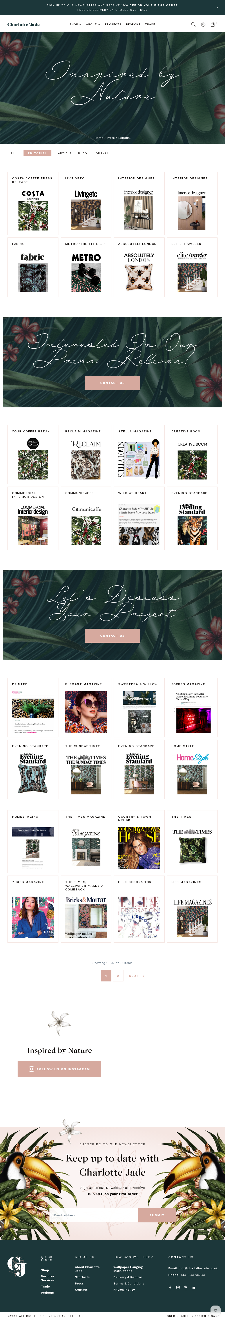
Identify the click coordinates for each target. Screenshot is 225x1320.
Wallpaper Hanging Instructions (128, 1269)
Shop (74, 24)
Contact (81, 1289)
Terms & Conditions (128, 1283)
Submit (157, 1215)
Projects (113, 24)
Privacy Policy (124, 1289)
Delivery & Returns (128, 1277)
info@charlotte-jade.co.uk (198, 1268)
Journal (101, 153)
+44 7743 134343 (192, 1275)
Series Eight (206, 1316)
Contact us (112, 383)
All (14, 153)
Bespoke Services (47, 1278)
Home (98, 137)
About (91, 24)
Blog (82, 153)
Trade (150, 24)
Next (135, 976)
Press (111, 137)
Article (65, 153)
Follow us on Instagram (63, 1069)
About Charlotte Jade (87, 1269)
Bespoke (133, 24)
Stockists (82, 1277)
